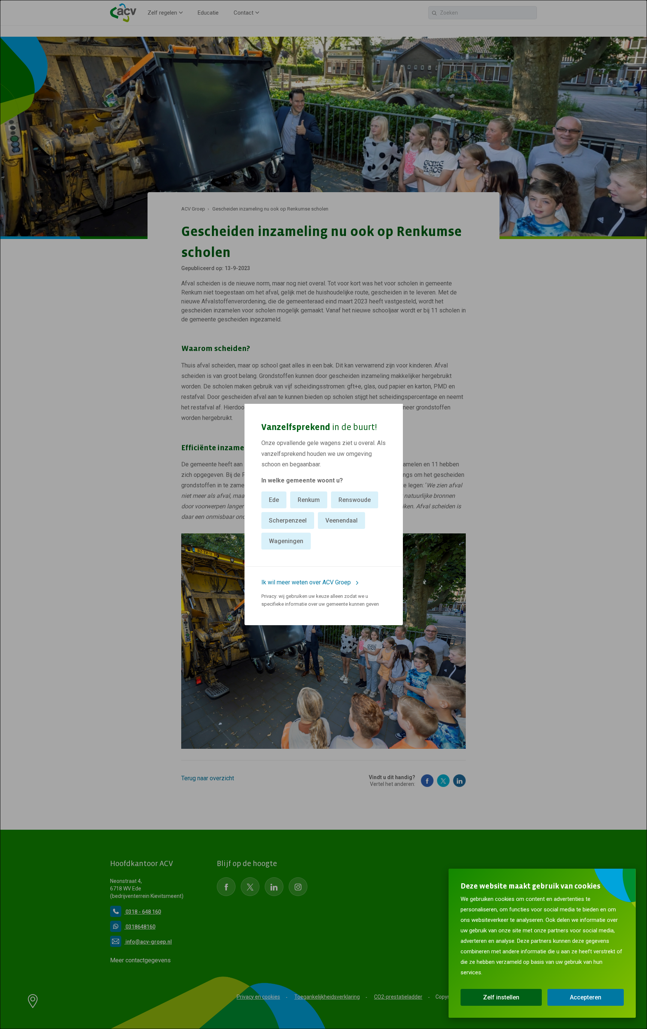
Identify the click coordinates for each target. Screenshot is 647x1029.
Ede (274, 499)
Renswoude (354, 499)
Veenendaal (341, 520)
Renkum (309, 499)
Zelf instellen (501, 997)
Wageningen (286, 541)
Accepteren (585, 997)
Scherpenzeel (288, 520)
